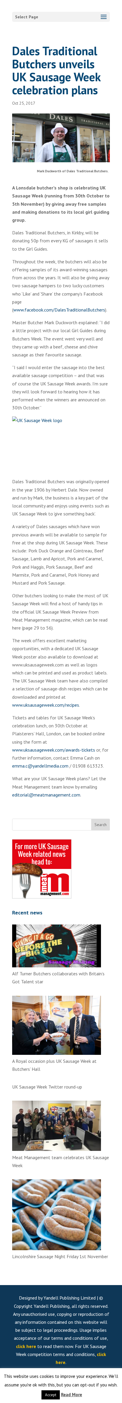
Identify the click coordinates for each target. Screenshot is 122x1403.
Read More (71, 1394)
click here (26, 1346)
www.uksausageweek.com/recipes (45, 705)
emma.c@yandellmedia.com (40, 766)
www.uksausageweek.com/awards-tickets (53, 750)
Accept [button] (50, 1394)
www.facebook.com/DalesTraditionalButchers (59, 310)
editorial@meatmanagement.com (46, 795)
